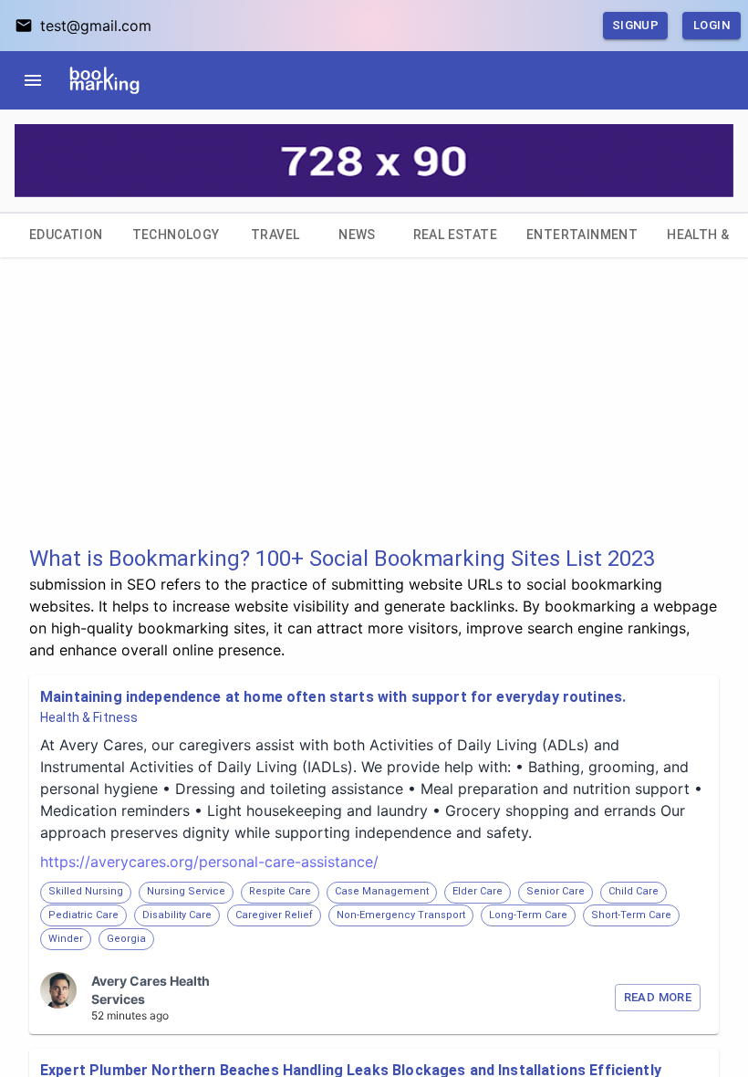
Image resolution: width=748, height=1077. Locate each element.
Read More (657, 997)
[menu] (33, 80)
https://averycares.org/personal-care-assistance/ (209, 861)
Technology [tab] (176, 234)
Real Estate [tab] (455, 234)
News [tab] (357, 234)
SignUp (635, 25)
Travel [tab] (275, 234)
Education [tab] (66, 234)
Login (711, 25)
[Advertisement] (374, 416)
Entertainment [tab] (582, 234)
